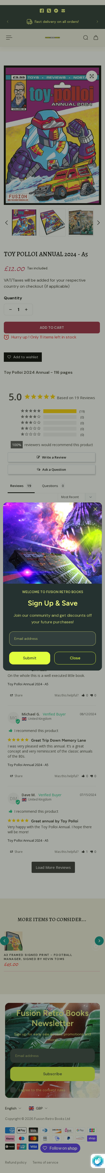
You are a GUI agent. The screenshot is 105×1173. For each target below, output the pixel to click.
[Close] (95, 509)
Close (75, 658)
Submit (29, 658)
